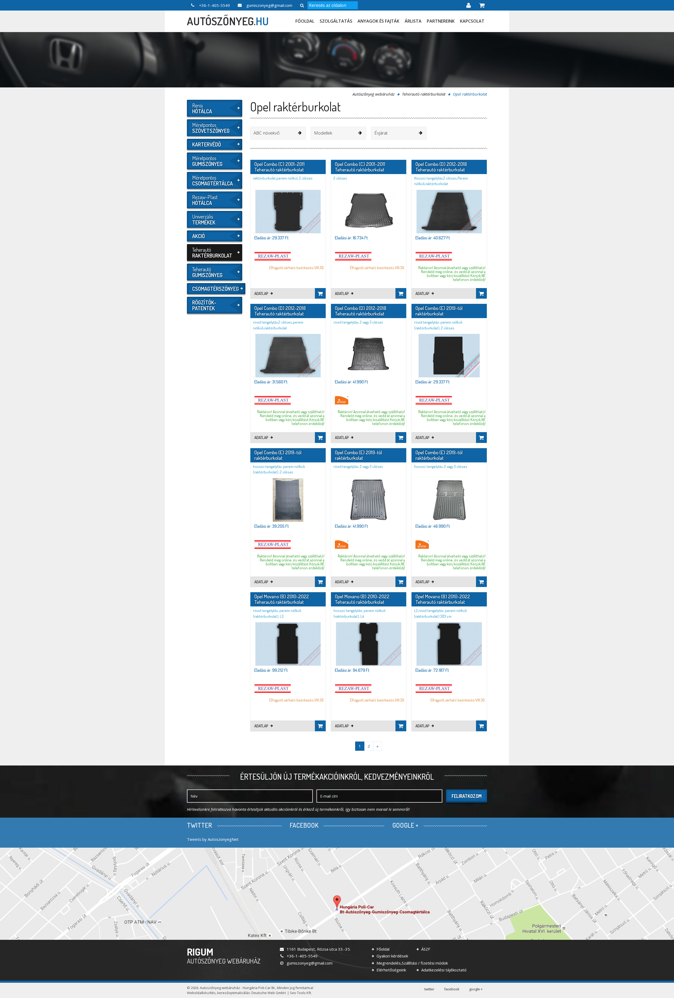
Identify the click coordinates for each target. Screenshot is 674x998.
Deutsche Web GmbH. (268, 992)
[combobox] (278, 133)
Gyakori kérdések (391, 956)
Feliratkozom (467, 796)
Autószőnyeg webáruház (374, 94)
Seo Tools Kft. (301, 992)
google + (476, 989)
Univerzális (203, 219)
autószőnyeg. (228, 21)
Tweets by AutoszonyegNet (213, 839)
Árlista (413, 21)
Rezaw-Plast (204, 200)
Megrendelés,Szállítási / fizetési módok (411, 963)
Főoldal (304, 21)
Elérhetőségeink (390, 969)
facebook (451, 989)
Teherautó (212, 252)
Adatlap (261, 293)
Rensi (202, 108)
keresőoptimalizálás (233, 992)
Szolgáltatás (336, 21)
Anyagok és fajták (378, 21)
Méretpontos (211, 127)
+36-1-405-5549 (302, 956)
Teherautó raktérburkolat (423, 94)
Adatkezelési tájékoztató (443, 969)
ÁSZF (425, 949)
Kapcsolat (472, 21)
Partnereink (441, 21)
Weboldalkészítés (201, 992)
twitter (429, 989)
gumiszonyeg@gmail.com (309, 963)
